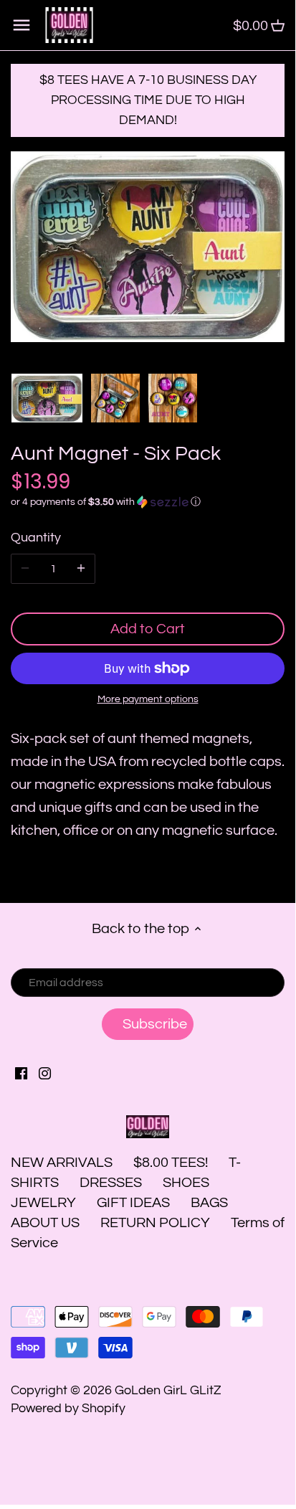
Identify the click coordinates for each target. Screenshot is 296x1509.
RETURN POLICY (155, 1223)
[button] (148, 502)
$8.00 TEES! (172, 1162)
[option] (47, 398)
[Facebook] (21, 1073)
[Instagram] (45, 1073)
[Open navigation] (21, 25)
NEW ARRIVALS (62, 1162)
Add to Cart (147, 629)
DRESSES (111, 1182)
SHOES (186, 1182)
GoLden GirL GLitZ (168, 1390)
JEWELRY (43, 1203)
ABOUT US (45, 1223)
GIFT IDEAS (133, 1203)
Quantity (36, 537)
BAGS (209, 1203)
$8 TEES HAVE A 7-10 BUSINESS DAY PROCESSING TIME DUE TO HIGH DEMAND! (148, 100)
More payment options (148, 699)
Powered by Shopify (68, 1408)
